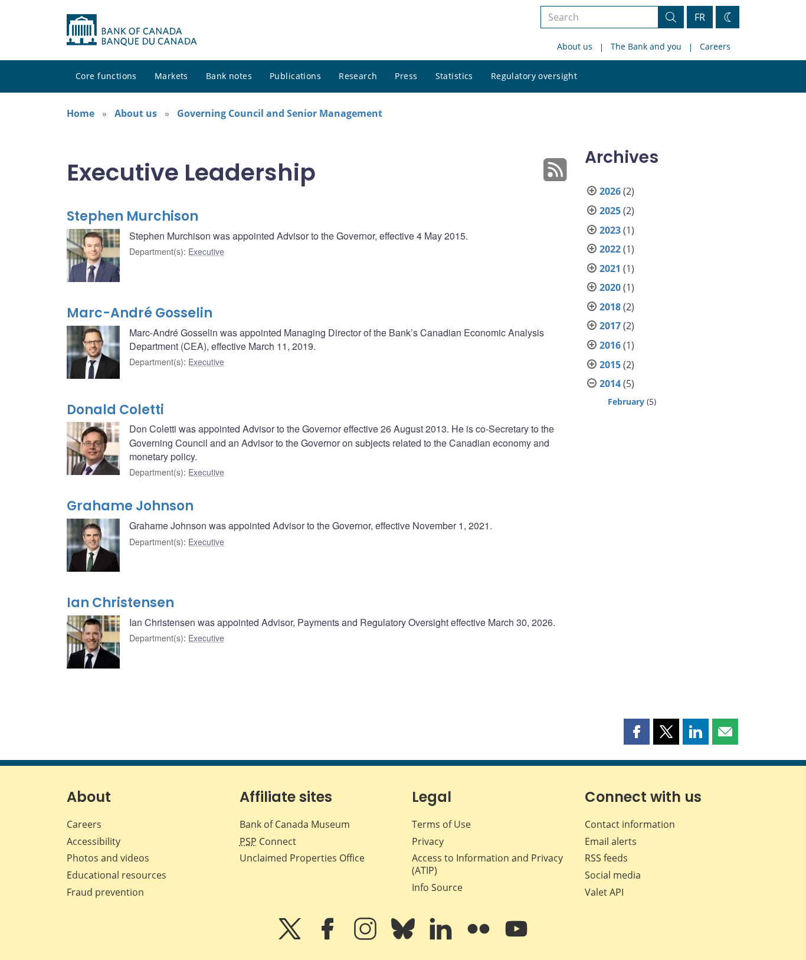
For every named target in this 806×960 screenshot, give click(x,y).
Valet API (604, 892)
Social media (613, 875)
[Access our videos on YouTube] (516, 936)
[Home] (131, 30)
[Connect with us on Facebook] (329, 936)
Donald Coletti (115, 410)
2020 (610, 287)
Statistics (454, 75)
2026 (610, 191)
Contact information (630, 824)
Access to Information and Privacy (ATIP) (487, 864)
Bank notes (229, 75)
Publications (295, 75)
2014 (610, 383)
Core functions (106, 75)
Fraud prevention (105, 892)
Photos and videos (108, 857)
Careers (715, 46)
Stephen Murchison (132, 216)
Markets (171, 75)
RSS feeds (606, 857)
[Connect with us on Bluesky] (404, 936)
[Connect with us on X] (291, 936)
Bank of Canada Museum (295, 824)
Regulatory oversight (534, 75)
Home (80, 113)
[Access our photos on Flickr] (480, 936)
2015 (610, 364)
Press (406, 75)
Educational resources (116, 875)
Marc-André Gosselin (139, 313)
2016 (610, 345)
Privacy (428, 841)
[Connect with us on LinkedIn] (442, 936)
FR (699, 17)
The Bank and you (646, 46)
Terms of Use (441, 824)
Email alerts (611, 841)
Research (358, 75)
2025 (610, 210)
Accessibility (93, 841)
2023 (610, 230)
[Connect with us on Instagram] (366, 936)
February (626, 401)
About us (574, 46)
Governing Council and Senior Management (279, 113)
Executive (206, 251)
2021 (610, 268)
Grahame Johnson (130, 506)
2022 (610, 249)
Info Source (437, 887)
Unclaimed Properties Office (302, 857)
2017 (610, 325)
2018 (610, 306)
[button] (637, 732)
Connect (268, 841)
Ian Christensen (120, 603)
